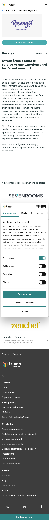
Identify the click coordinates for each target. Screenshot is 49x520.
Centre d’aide (8, 392)
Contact (6, 387)
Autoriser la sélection (24, 303)
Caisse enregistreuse (12, 429)
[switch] (42, 266)
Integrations (8, 453)
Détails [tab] (23, 213)
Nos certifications (11, 463)
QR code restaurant (12, 439)
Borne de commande (12, 444)
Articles (6, 490)
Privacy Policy (9, 402)
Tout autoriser (24, 294)
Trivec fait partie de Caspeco (16, 417)
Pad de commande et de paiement (19, 434)
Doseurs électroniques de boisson (19, 448)
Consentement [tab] (9, 213)
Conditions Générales (12, 407)
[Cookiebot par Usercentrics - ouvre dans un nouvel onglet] (35, 206)
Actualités (7, 475)
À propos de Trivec (11, 397)
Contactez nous (24, 42)
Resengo (40, 53)
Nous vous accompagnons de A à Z (20, 495)
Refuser (24, 311)
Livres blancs (8, 485)
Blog (4, 480)
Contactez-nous (24, 517)
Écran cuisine (8, 458)
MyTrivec (6, 412)
